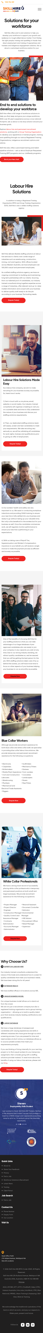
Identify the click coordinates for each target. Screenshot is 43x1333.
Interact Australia (9, 1290)
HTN (37, 1287)
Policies (21, 1282)
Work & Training (24, 1297)
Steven (21, 1103)
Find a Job (7, 1176)
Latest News (8, 1184)
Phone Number (9, 1211)
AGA (4, 1287)
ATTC (20, 1287)
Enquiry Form (8, 1215)
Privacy (6, 1173)
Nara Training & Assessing (26, 1294)
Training (6, 1187)
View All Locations (8, 1261)
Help (33, 1287)
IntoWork (28, 1290)
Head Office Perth (8, 1256)
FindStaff (26, 1287)
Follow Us (14, 1325)
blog (5, 1063)
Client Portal (8, 1191)
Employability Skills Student (21, 1106)
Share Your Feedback (11, 1169)
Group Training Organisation (30, 132)
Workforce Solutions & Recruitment (16, 1180)
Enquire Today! (13, 300)
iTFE (34, 1290)
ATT (15, 1287)
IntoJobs (20, 1290)
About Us (7, 1166)
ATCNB (10, 1287)
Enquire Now (15, 676)
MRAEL (12, 1294)
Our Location (8, 1218)
